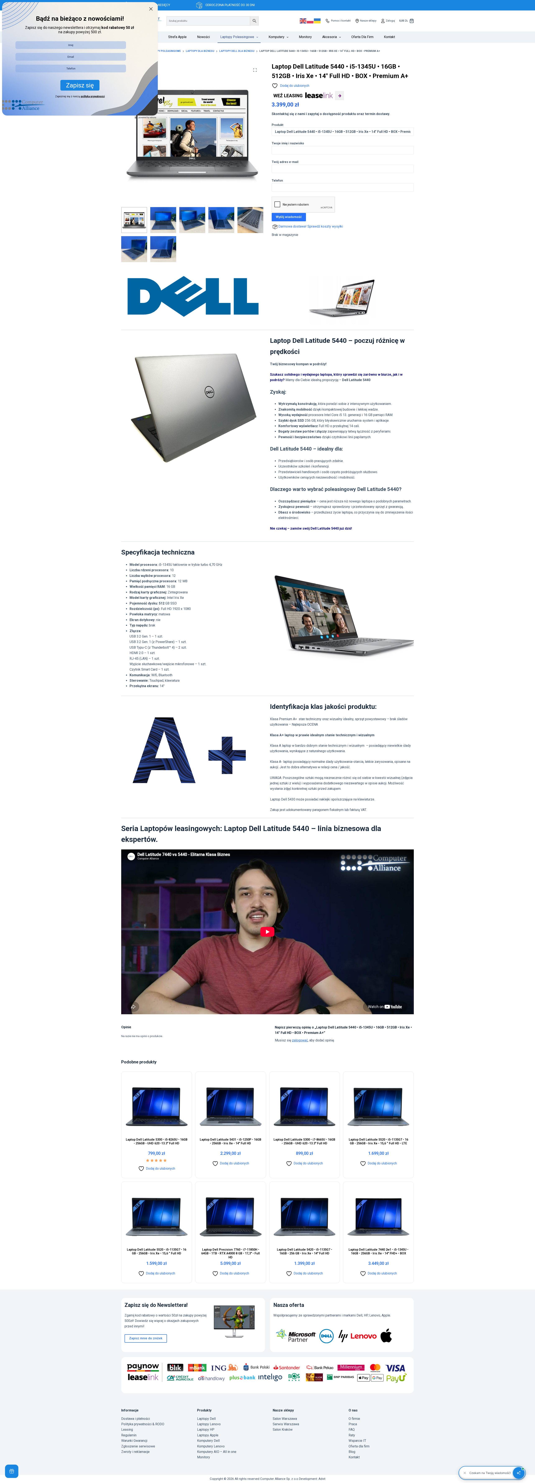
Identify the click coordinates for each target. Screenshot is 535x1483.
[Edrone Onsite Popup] (267, 741)
